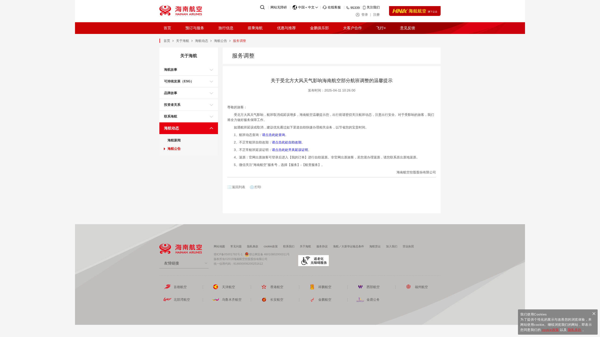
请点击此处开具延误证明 (290, 150)
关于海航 (182, 41)
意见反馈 (407, 28)
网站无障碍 (278, 7)
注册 (376, 14)
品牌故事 (170, 93)
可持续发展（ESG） (179, 81)
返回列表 (238, 187)
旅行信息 (225, 28)
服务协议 (322, 246)
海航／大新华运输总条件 (348, 246)
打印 (258, 187)
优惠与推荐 (286, 28)
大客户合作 (352, 28)
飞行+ (381, 28)
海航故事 (170, 69)
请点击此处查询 (273, 135)
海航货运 (375, 246)
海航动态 (201, 41)
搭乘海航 (255, 28)
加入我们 (391, 246)
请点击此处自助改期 (286, 142)
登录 (364, 14)
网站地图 (219, 246)
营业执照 (408, 246)
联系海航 (170, 116)
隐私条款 (252, 246)
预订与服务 (194, 28)
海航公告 (220, 41)
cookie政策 (271, 246)
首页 (167, 28)
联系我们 (288, 246)
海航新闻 (174, 140)
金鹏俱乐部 (319, 28)
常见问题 (236, 246)
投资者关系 (172, 104)
